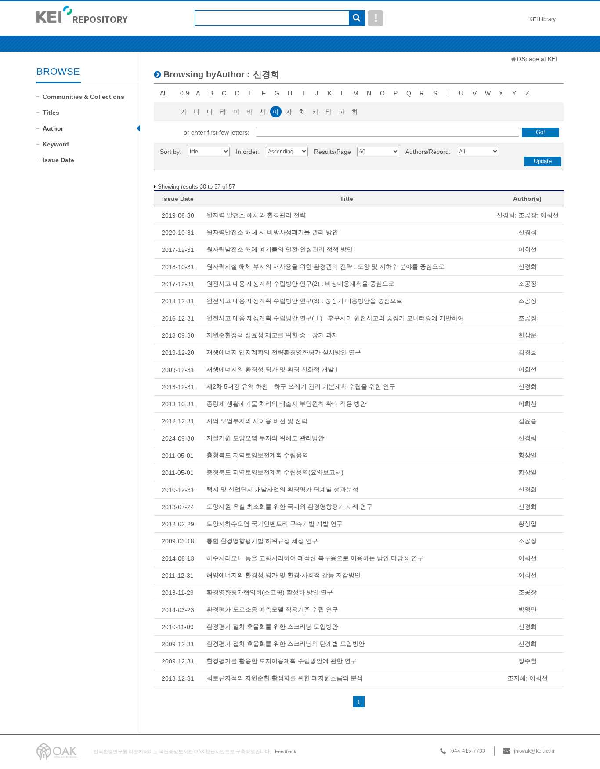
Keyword (56, 144)
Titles (51, 112)
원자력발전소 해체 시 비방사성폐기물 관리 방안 (272, 232)
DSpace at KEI (537, 58)
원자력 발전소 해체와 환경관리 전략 (256, 215)
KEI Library (542, 19)
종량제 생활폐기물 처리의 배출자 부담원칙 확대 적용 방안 (286, 403)
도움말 (375, 18)
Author (53, 128)
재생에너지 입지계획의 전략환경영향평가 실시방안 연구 (283, 352)
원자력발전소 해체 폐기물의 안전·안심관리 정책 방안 (279, 249)
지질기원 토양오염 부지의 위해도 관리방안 (265, 437)
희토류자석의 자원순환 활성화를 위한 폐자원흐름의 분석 (284, 678)
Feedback (285, 751)
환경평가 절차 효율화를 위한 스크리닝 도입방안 (272, 626)
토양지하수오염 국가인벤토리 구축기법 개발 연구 (274, 523)
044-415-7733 (468, 751)
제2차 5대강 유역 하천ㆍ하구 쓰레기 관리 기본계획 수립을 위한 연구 (300, 386)
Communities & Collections (83, 96)
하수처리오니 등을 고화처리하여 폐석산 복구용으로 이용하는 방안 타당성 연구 (314, 557)
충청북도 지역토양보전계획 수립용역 (257, 455)
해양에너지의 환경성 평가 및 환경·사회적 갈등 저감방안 (283, 575)
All (163, 93)
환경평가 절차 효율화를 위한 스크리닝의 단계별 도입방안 (285, 643)
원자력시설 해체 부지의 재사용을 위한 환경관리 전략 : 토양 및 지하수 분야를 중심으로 (325, 266)
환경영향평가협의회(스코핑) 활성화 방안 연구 (269, 592)
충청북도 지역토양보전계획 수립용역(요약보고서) (274, 472)
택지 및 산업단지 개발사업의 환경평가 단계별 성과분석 (282, 489)
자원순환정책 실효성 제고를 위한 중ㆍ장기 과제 (272, 335)
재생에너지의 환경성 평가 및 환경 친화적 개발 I (271, 369)
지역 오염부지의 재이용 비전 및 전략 (256, 420)
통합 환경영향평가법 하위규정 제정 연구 (262, 540)
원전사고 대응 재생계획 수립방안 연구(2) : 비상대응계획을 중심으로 (300, 283)
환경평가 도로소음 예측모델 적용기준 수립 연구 (272, 609)
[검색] (356, 18)
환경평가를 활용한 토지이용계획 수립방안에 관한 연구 (281, 660)
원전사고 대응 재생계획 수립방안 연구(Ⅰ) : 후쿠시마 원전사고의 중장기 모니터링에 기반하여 (335, 317)
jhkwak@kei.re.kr (534, 751)
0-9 (184, 93)
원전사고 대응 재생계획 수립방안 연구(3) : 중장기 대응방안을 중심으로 (304, 300)
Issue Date (58, 160)
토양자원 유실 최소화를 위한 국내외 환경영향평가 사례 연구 (289, 506)
